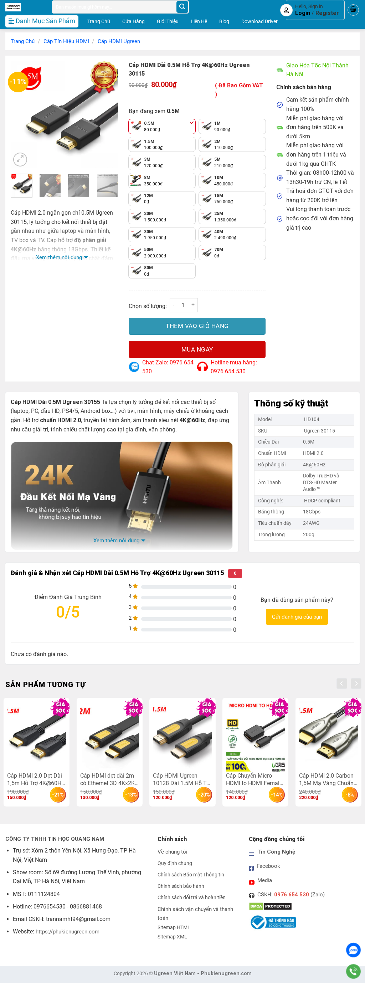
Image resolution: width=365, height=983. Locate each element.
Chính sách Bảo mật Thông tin (191, 875)
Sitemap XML (172, 937)
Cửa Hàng (133, 21)
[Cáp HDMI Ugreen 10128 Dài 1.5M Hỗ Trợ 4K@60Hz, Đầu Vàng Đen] (182, 736)
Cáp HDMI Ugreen (119, 41)
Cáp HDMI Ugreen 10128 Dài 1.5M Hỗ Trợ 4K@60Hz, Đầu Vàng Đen (182, 779)
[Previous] (21, 114)
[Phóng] (20, 160)
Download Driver (259, 21)
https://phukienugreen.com (67, 931)
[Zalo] (353, 950)
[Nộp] (182, 7)
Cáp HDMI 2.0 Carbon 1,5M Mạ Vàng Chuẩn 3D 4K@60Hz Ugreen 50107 (326, 779)
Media (264, 880)
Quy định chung (175, 863)
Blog (224, 21)
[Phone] (353, 971)
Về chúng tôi (172, 852)
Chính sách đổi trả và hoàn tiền (192, 898)
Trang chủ (23, 41)
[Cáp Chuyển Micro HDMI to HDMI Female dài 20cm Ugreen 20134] (255, 736)
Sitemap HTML (174, 928)
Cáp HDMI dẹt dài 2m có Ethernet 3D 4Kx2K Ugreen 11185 (107, 779)
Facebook (268, 866)
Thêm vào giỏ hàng (197, 325)
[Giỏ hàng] (353, 10)
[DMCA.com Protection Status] (270, 906)
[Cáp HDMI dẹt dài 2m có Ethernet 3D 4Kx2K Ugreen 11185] (109, 736)
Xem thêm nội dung (59, 257)
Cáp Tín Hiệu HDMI (66, 41)
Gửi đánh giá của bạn (297, 617)
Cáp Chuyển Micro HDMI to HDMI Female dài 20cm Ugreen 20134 (254, 779)
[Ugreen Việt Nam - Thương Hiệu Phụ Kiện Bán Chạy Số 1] (23, 7)
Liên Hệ (199, 21)
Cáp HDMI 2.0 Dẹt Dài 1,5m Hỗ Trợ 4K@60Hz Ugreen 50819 (35, 779)
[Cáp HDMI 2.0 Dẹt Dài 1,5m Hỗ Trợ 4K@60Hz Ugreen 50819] (36, 736)
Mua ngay (197, 349)
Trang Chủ (98, 21)
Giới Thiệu (168, 21)
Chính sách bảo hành (181, 886)
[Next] (107, 114)
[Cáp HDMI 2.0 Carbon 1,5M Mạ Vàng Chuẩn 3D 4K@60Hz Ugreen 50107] (328, 736)
